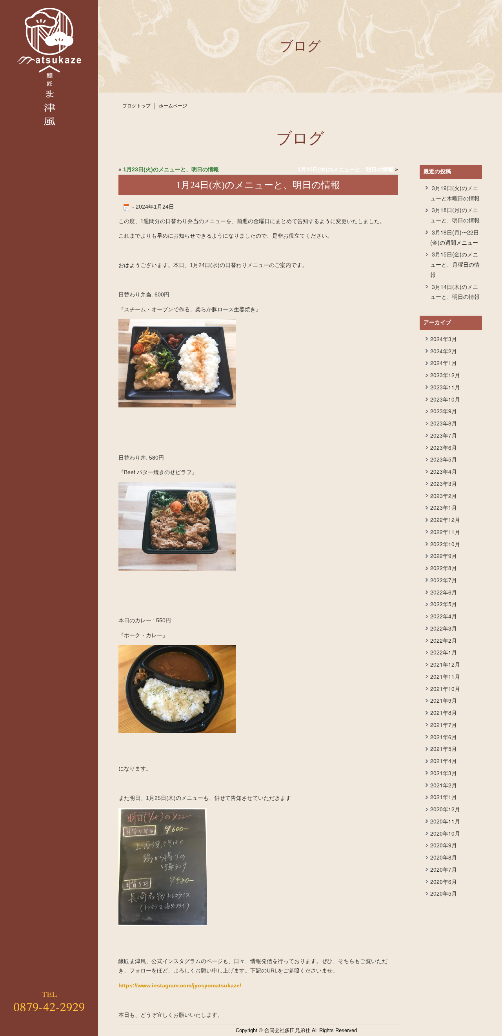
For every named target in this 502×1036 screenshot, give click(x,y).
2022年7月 (443, 580)
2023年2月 (443, 496)
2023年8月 (443, 423)
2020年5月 (443, 893)
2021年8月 (443, 712)
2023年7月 (443, 435)
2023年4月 (443, 471)
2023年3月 (443, 483)
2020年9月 (443, 845)
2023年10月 (445, 399)
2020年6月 (443, 881)
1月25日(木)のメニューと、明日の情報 (345, 169)
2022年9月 (443, 556)
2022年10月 (445, 544)
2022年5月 (443, 604)
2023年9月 (443, 411)
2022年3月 (443, 628)
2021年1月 (443, 797)
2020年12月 (445, 809)
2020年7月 (443, 869)
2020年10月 (445, 833)
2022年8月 (443, 568)
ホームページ (173, 106)
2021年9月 (443, 700)
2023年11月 (445, 387)
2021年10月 (445, 688)
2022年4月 (443, 616)
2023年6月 (443, 447)
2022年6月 (443, 592)
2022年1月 (443, 652)
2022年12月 (445, 519)
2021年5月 (443, 748)
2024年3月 (443, 339)
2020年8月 (443, 857)
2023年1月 (443, 507)
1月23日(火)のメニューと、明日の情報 (171, 169)
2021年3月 (443, 773)
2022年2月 (443, 640)
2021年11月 (445, 676)
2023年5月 (443, 459)
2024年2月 (443, 351)
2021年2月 (443, 785)
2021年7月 (443, 725)
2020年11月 (445, 821)
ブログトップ (136, 106)
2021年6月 (443, 737)
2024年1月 (443, 363)
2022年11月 (445, 532)
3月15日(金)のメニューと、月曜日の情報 (455, 264)
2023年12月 (445, 375)
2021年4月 (443, 761)
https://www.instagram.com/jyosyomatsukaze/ (179, 985)
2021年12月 (445, 664)
